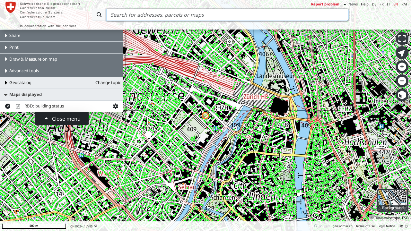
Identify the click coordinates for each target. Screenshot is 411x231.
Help (365, 4)
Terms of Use (365, 226)
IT (388, 4)
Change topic (108, 82)
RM (404, 4)
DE (374, 4)
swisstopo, (392, 217)
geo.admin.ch (343, 226)
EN (395, 4)
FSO (405, 217)
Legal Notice (386, 226)
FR (382, 4)
